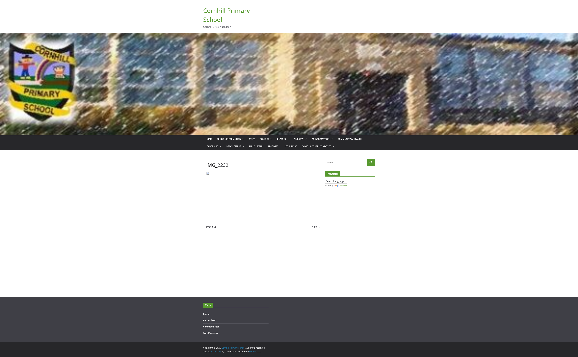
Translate (343, 186)
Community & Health (350, 139)
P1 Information (320, 139)
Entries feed (209, 320)
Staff (252, 139)
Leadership (212, 146)
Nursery (298, 139)
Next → (316, 226)
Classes (281, 139)
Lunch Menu (256, 146)
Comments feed (211, 326)
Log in (206, 314)
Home (209, 139)
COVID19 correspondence (316, 146)
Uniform (273, 146)
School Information (229, 139)
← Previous (209, 226)
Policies (264, 139)
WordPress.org (210, 333)
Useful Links (290, 146)
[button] (242, 139)
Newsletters (233, 146)
